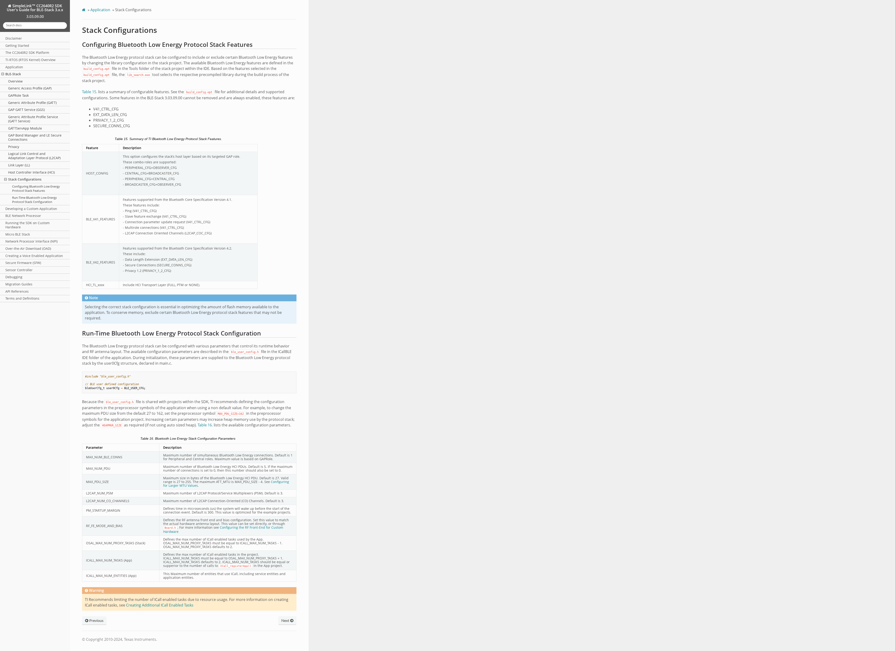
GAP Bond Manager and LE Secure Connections (35, 137)
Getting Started (17, 45)
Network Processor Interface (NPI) (31, 241)
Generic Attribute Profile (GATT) (32, 102)
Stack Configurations (24, 179)
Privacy (13, 146)
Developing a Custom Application (31, 208)
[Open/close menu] (2, 74)
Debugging (13, 277)
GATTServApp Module (25, 128)
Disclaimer (13, 38)
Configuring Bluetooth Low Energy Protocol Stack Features (36, 188)
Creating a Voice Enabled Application (34, 256)
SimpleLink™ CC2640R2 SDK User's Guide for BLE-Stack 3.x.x (35, 7)
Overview (15, 81)
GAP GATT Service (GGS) (26, 109)
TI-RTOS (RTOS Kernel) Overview (30, 60)
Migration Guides (18, 284)
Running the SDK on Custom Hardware (27, 225)
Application (14, 67)
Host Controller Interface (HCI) (31, 172)
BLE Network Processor (23, 215)
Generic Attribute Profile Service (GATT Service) (33, 119)
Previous (95, 621)
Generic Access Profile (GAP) (30, 88)
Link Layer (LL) (19, 165)
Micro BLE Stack (17, 234)
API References (17, 291)
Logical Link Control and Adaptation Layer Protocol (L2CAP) (34, 155)
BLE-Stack (13, 74)
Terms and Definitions (22, 298)
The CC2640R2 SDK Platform (27, 52)
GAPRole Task (18, 95)
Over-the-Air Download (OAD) (28, 248)
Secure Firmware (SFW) (23, 262)
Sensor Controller (19, 270)
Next (285, 621)
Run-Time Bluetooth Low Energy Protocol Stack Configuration (34, 199)
